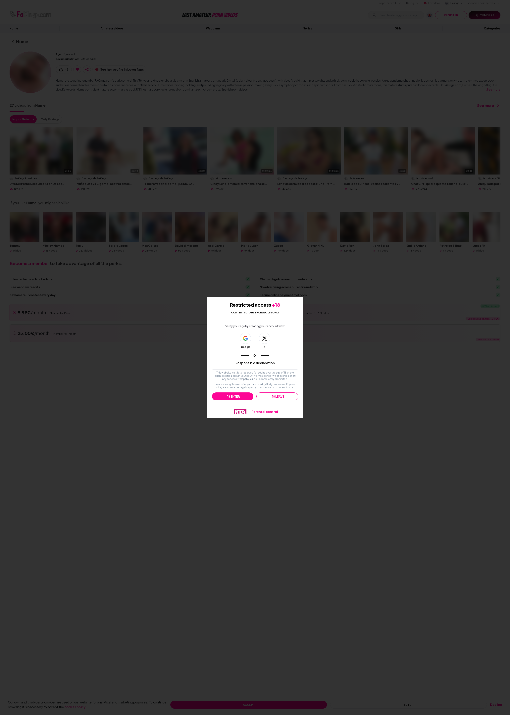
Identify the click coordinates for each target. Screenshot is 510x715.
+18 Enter (232, 396)
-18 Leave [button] (277, 396)
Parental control (264, 412)
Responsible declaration (255, 363)
